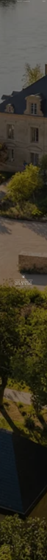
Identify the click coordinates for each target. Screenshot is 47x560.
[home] (23, 1)
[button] (6, 1)
